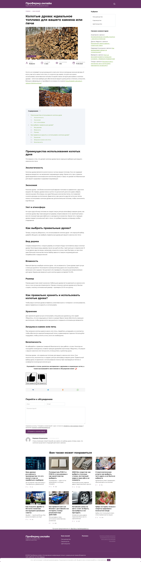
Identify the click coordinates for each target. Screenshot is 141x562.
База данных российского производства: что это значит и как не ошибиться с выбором (35, 476)
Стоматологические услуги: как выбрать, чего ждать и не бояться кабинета (105, 475)
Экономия (37, 120)
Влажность (37, 130)
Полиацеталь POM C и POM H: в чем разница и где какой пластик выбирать (58, 475)
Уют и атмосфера (39, 122)
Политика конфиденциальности (107, 535)
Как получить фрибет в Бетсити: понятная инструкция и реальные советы (35, 510)
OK (109, 560)
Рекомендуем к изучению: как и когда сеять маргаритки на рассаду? (102, 63)
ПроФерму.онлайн (39, 3)
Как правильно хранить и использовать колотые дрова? (50, 135)
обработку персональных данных (73, 426)
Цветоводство (97, 24)
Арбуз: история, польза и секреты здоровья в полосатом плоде (105, 509)
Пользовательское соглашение (107, 537)
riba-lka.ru (73, 528)
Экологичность (39, 117)
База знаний (31, 56)
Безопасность (38, 142)
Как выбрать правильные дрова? (42, 125)
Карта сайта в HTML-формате (108, 539)
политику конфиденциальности (41, 427)
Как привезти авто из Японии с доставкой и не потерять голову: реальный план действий (59, 511)
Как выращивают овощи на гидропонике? (102, 50)
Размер (36, 132)
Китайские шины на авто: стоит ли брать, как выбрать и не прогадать (80, 510)
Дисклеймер (112, 541)
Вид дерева (38, 127)
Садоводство (97, 20)
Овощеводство (98, 17)
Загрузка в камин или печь (42, 140)
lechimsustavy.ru (83, 528)
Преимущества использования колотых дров (46, 115)
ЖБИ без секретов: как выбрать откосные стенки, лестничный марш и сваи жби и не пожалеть (81, 476)
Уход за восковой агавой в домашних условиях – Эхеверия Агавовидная (103, 57)
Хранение (37, 137)
